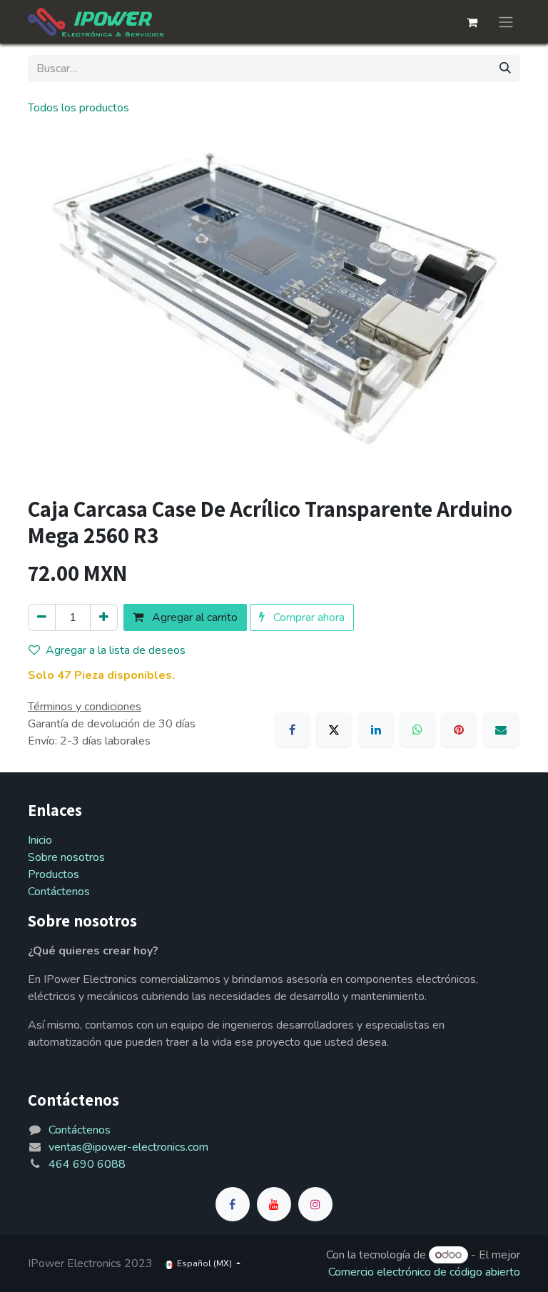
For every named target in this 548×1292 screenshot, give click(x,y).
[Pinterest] (459, 729)
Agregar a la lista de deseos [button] (116, 650)
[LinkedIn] (376, 729)
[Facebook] (292, 729)
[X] (334, 729)
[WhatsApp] (417, 729)
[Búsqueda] (505, 68)
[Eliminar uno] (42, 617)
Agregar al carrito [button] (193, 617)
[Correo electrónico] (501, 729)
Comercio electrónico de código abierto (424, 1272)
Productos (53, 874)
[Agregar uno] (104, 617)
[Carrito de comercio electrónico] (471, 22)
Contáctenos (59, 891)
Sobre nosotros (66, 857)
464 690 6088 (87, 1164)
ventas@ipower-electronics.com (128, 1147)
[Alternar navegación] (506, 21)
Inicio (40, 840)
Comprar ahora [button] (307, 617)
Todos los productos (78, 108)
